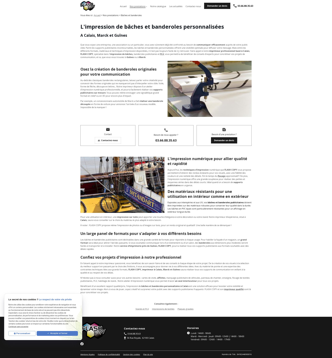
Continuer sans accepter (18, 327)
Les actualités (175, 6)
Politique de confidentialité (109, 354)
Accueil (123, 6)
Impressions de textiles (163, 309)
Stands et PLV (142, 309)
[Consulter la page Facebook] (82, 343)
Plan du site (148, 354)
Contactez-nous (193, 6)
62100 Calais (140, 337)
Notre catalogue (158, 6)
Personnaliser (23, 333)
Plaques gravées (185, 309)
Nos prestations (138, 6)
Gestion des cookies (131, 354)
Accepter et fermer (58, 333)
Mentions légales (87, 354)
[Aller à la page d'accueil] (87, 6)
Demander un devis (217, 5)
